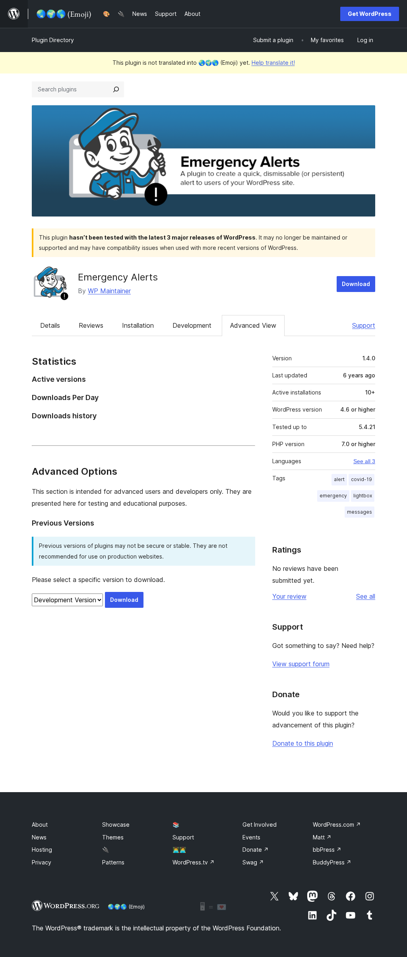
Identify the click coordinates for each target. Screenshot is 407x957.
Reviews (91, 325)
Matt (322, 837)
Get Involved (259, 824)
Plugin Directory (53, 40)
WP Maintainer (109, 291)
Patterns (113, 862)
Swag (253, 862)
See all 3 (364, 461)
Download (356, 283)
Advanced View (253, 325)
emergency (333, 496)
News (39, 837)
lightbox (362, 496)
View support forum (300, 664)
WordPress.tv (193, 862)
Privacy (41, 862)
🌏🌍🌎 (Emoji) (126, 906)
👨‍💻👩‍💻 (179, 849)
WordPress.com (337, 824)
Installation (138, 325)
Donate (255, 849)
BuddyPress (332, 862)
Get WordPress (369, 13)
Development (191, 325)
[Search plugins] (116, 89)
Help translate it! (273, 62)
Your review (289, 596)
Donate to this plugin (302, 743)
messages (359, 512)
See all (365, 596)
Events (251, 837)
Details (50, 325)
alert (339, 479)
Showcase (116, 824)
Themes (113, 837)
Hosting (42, 849)
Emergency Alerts (118, 277)
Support (363, 325)
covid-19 (361, 479)
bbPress (327, 849)
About (40, 824)
